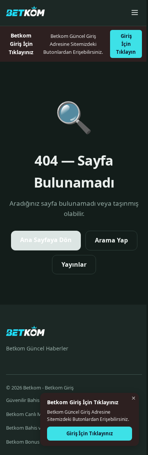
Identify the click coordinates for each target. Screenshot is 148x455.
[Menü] (135, 13)
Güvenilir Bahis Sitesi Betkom (38, 400)
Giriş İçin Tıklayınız (89, 433)
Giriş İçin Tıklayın (126, 44)
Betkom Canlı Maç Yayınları (36, 414)
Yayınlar (74, 264)
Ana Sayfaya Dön (46, 240)
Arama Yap (111, 240)
